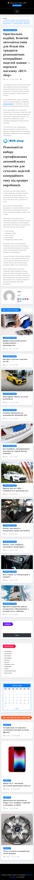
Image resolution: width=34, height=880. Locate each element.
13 (17, 697)
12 (13, 697)
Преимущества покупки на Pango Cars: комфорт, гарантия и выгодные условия (16, 802)
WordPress (29, 875)
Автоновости (8, 653)
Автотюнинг (7, 656)
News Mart (13, 877)
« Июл (16, 708)
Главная (4, 18)
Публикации (7, 666)
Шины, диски (8, 673)
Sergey (8, 735)
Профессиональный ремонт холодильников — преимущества (15, 343)
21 (20, 700)
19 (13, 700)
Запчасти (7, 660)
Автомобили (8, 651)
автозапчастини (8, 104)
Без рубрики (7, 658)
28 (20, 703)
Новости (6, 662)
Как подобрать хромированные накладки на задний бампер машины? (16, 451)
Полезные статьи (9, 664)
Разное (6, 668)
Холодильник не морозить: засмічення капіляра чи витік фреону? (16, 730)
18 (9, 700)
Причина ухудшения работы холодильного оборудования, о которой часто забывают (16, 609)
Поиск (7, 624)
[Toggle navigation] (17, 11)
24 (5, 703)
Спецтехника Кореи (10, 671)
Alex (7, 79)
